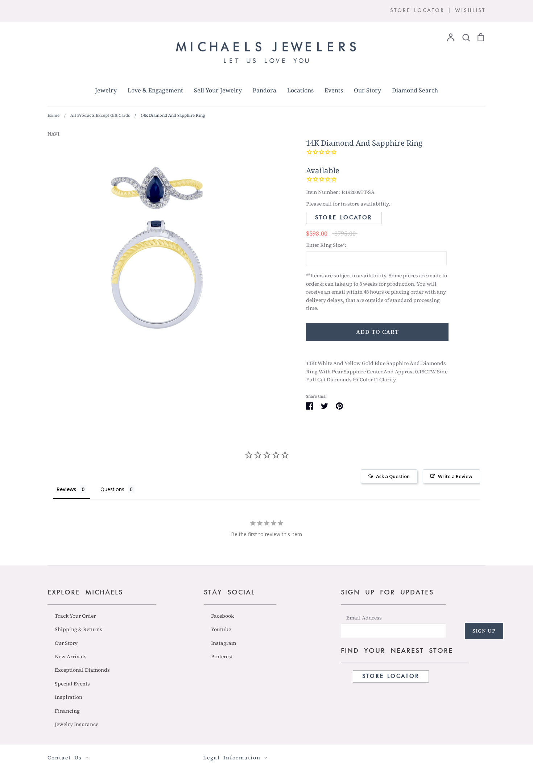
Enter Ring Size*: (326, 245)
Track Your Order (75, 615)
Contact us (66, 757)
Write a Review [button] (455, 476)
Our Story (367, 90)
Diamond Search (415, 90)
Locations (300, 90)
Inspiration (68, 697)
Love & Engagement (155, 90)
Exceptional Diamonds (82, 669)
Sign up (484, 630)
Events (334, 90)
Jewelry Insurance (76, 724)
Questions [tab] (112, 489)
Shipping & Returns (78, 629)
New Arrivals (71, 656)
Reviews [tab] (66, 489)
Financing (67, 710)
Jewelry (106, 90)
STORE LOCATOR (417, 10)
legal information (233, 757)
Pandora (264, 90)
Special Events (72, 683)
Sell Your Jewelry (218, 90)
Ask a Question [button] (393, 476)
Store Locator (343, 218)
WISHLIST (470, 10)
